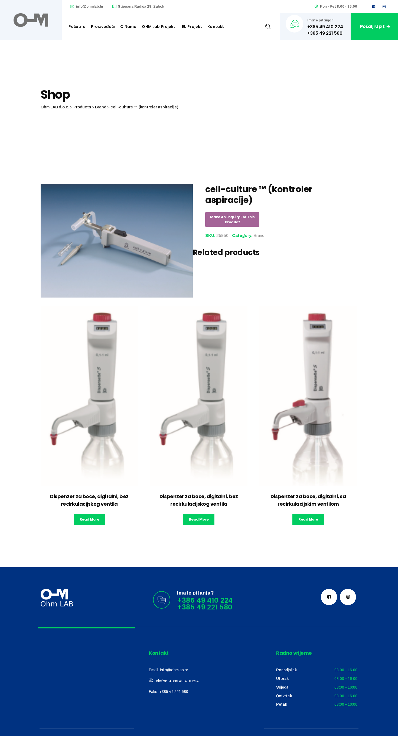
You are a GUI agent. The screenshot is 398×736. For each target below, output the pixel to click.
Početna (77, 26)
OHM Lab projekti (159, 26)
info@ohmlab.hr (89, 6)
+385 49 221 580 (173, 692)
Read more (89, 519)
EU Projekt (192, 26)
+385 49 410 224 (184, 681)
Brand (259, 235)
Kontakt (215, 26)
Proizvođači (103, 26)
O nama (128, 26)
